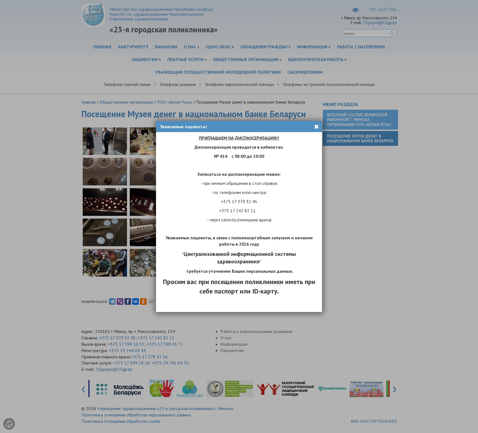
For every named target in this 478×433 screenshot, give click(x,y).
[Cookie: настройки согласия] (9, 424)
